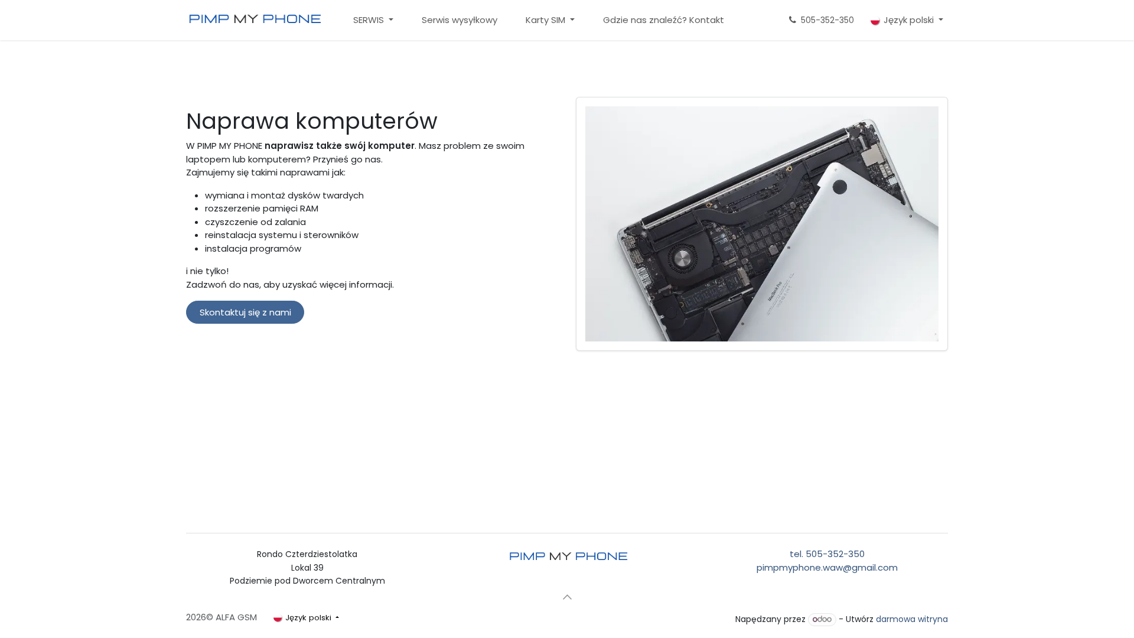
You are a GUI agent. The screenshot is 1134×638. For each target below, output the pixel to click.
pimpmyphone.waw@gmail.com (827, 567)
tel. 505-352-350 (827, 554)
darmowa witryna (912, 619)
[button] (567, 597)
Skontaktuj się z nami (245, 312)
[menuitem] (373, 20)
